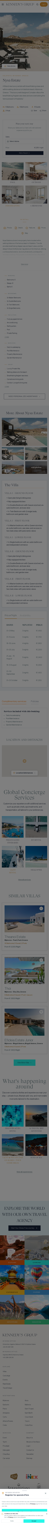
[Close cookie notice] (46, 1513)
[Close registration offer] (24, 762)
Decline (12, 1521)
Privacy (10, 1517)
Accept (34, 1521)
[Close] (45, 1493)
